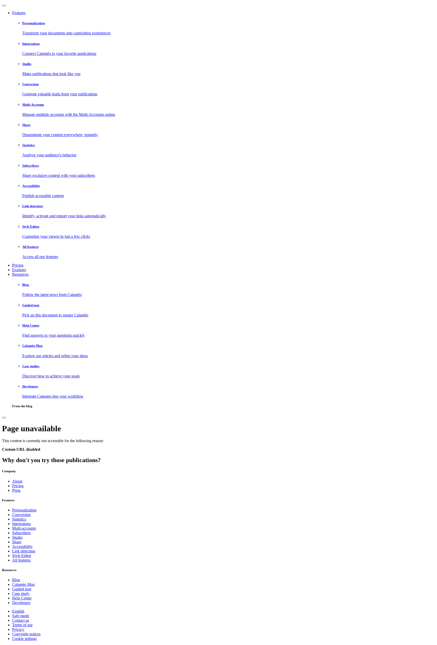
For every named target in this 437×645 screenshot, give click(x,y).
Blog (16, 580)
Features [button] (19, 13)
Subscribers (21, 533)
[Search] (4, 417)
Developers (21, 602)
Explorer (19, 270)
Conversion (21, 514)
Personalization (24, 510)
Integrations (21, 524)
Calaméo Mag (23, 584)
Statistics (19, 519)
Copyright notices (26, 634)
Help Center (22, 598)
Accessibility (22, 546)
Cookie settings (24, 638)
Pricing (18, 265)
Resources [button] (20, 274)
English (18, 611)
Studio (17, 537)
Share (16, 542)
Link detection (23, 551)
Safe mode (20, 616)
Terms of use (22, 625)
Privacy (18, 629)
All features (21, 560)
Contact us (20, 620)
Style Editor (21, 555)
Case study (21, 593)
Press (16, 490)
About (17, 481)
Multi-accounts (24, 528)
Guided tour (21, 589)
